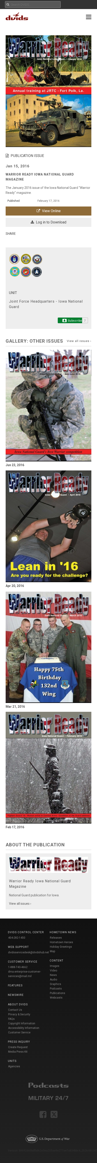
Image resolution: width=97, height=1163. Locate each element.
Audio (53, 979)
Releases (56, 937)
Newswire (16, 995)
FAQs (11, 1019)
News (53, 975)
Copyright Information (21, 1023)
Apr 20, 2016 (15, 586)
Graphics (55, 984)
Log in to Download (50, 222)
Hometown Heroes (61, 942)
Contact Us (15, 1009)
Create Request (18, 1047)
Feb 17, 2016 (15, 827)
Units (12, 1061)
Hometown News (63, 932)
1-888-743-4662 (18, 967)
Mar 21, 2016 (15, 706)
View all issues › (79, 341)
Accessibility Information (23, 1028)
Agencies (14, 1066)
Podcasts (56, 988)
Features (15, 985)
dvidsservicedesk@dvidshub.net (28, 952)
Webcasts (56, 997)
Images (54, 966)
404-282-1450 (16, 937)
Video (53, 970)
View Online (50, 211)
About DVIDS (18, 1004)
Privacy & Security (19, 1014)
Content (56, 960)
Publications (57, 993)
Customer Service (19, 1032)
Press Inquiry (19, 1041)
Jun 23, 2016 (15, 465)
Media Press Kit (18, 1051)
